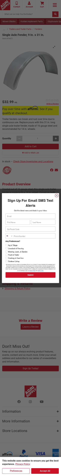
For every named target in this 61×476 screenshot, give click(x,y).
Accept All (45, 471)
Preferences (16, 471)
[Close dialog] (56, 195)
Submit (30, 275)
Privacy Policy (22, 464)
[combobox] (9, 235)
